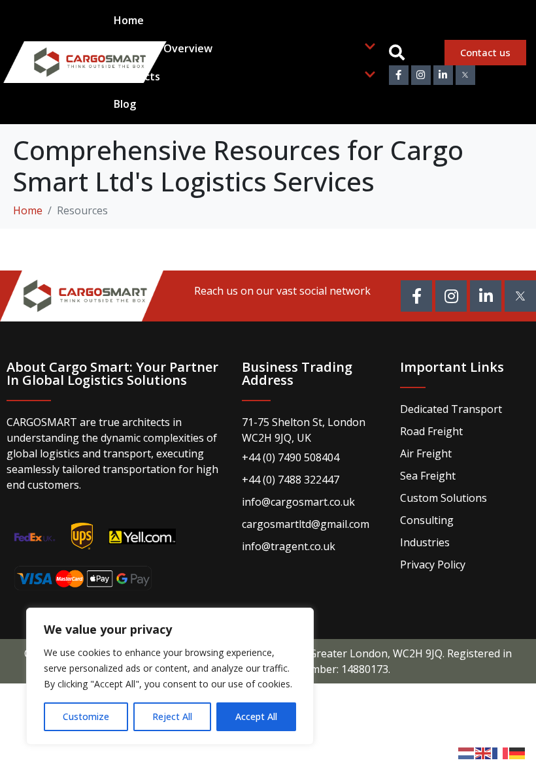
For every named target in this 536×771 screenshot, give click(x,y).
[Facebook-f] (399, 75)
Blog (125, 104)
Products (137, 76)
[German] (517, 752)
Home (129, 20)
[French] (500, 752)
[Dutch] (466, 752)
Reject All (172, 716)
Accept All (256, 716)
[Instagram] (421, 75)
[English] (483, 752)
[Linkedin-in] (443, 75)
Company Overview (163, 48)
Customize (86, 716)
